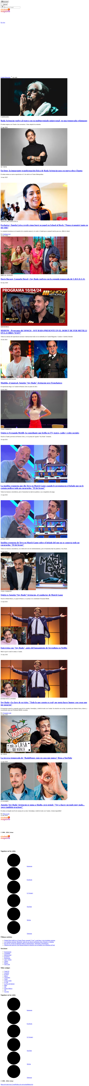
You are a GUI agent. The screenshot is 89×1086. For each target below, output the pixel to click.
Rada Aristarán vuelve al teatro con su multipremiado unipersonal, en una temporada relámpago (44, 121)
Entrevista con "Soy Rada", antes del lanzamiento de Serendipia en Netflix (34, 648)
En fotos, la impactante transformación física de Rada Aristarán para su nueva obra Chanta (41, 171)
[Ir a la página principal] (14, 21)
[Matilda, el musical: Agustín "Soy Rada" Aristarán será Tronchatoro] (44, 359)
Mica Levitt (6, 814)
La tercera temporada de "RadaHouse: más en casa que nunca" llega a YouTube (36, 758)
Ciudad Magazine (5, 77)
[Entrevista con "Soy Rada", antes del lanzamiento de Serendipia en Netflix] (44, 623)
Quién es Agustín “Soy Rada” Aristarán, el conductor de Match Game (32, 595)
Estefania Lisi (6, 234)
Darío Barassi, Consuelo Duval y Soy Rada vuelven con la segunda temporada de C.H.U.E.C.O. (43, 279)
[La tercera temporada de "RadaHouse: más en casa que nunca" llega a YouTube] (44, 734)
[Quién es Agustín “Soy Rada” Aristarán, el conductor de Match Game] (44, 571)
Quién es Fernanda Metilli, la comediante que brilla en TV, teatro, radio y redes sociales (40, 433)
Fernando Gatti (7, 713)
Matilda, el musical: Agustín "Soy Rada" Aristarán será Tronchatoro (31, 383)
